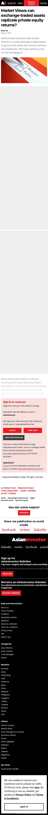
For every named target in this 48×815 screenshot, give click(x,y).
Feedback (24, 513)
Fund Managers (9, 491)
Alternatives (8, 488)
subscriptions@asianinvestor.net (16, 453)
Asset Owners (28, 491)
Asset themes (8, 493)
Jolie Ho (4, 30)
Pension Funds (26, 488)
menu (43, 3)
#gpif (32, 498)
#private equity (21, 500)
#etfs (3, 498)
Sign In (12, 430)
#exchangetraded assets (18, 498)
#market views (7, 500)
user (20, 3)
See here (6, 465)
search (12, 3)
